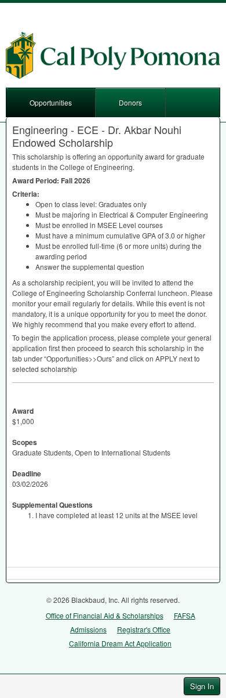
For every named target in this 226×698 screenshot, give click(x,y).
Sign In (202, 686)
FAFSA (184, 615)
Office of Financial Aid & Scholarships (104, 615)
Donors (130, 102)
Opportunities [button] (51, 102)
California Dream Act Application (120, 643)
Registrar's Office (143, 629)
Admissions (88, 629)
